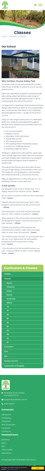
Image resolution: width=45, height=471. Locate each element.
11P (8, 342)
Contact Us (6, 431)
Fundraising (6, 418)
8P (8, 318)
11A (8, 338)
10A (8, 330)
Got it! (37, 468)
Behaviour (6, 439)
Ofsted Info (6, 421)
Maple (9, 291)
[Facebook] (35, 5)
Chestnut (11, 287)
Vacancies (6, 428)
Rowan (9, 295)
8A (8, 314)
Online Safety (7, 450)
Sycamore (11, 299)
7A (8, 307)
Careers (7, 274)
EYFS (6, 351)
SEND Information (8, 424)
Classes (7, 278)
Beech (9, 283)
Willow (9, 303)
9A (8, 322)
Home (4, 36)
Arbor (4, 443)
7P (8, 311)
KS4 (5, 356)
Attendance (6, 453)
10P (8, 334)
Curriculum (8, 346)
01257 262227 (9, 404)
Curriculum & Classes (17, 36)
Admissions (6, 414)
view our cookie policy (12, 469)
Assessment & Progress (14, 366)
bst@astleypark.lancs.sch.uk (15, 399)
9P (8, 326)
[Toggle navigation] (40, 5)
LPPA (3, 446)
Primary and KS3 (11, 361)
